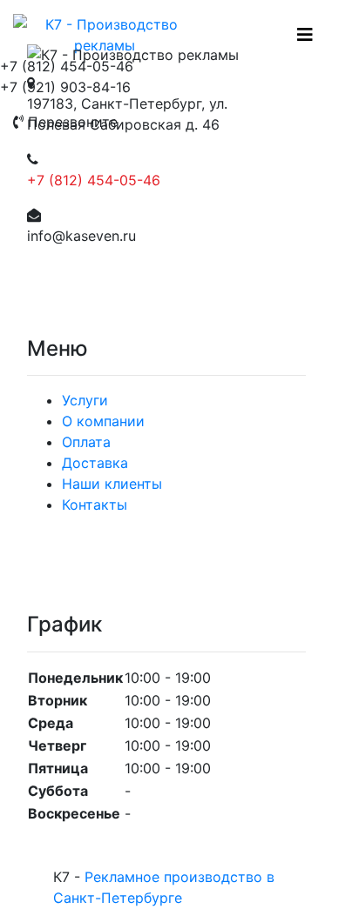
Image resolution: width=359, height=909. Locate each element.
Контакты (94, 504)
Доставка (95, 462)
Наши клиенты (112, 483)
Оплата (86, 442)
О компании (103, 421)
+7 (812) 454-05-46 (93, 180)
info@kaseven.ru (81, 235)
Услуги (85, 400)
